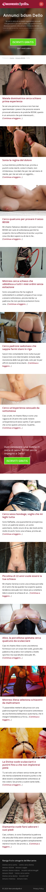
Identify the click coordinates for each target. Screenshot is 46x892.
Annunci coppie (21, 867)
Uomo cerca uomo (22, 873)
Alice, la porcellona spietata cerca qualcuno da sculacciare (21, 639)
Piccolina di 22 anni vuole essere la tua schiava (22, 577)
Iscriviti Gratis (23, 42)
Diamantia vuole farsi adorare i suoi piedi (20, 828)
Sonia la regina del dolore (17, 160)
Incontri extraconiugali (29, 870)
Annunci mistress (8, 879)
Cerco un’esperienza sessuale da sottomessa (20, 409)
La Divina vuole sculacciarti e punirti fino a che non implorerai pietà (21, 764)
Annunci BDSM (20, 58)
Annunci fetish (7, 873)
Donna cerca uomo (9, 865)
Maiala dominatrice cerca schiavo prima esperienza (21, 100)
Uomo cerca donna (26, 865)
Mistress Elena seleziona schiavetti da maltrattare (22, 701)
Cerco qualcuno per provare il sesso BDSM (22, 220)
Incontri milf (23, 876)
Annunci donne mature (11, 870)
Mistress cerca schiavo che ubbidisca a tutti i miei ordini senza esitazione (22, 284)
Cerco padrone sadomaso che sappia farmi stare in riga (19, 347)
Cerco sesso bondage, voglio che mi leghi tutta (22, 515)
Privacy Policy (38, 888)
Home (12, 58)
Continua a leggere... (12, 118)
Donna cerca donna (9, 876)
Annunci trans (22, 879)
